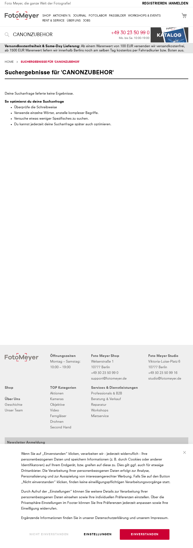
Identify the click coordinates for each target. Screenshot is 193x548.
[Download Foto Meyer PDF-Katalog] (169, 35)
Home (9, 62)
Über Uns (12, 399)
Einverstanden (145, 534)
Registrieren (154, 3)
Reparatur (98, 404)
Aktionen (57, 393)
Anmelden (178, 3)
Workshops (99, 410)
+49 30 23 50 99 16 (162, 373)
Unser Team (14, 410)
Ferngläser (58, 416)
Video (54, 410)
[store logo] (22, 16)
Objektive (57, 404)
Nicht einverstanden (49, 534)
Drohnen (57, 421)
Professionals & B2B (106, 393)
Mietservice (100, 416)
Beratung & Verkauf (106, 399)
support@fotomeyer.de (109, 378)
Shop (9, 387)
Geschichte (13, 404)
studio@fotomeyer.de (164, 378)
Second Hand (60, 427)
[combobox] (57, 35)
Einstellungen (98, 534)
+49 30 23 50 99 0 (130, 32)
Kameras (57, 399)
